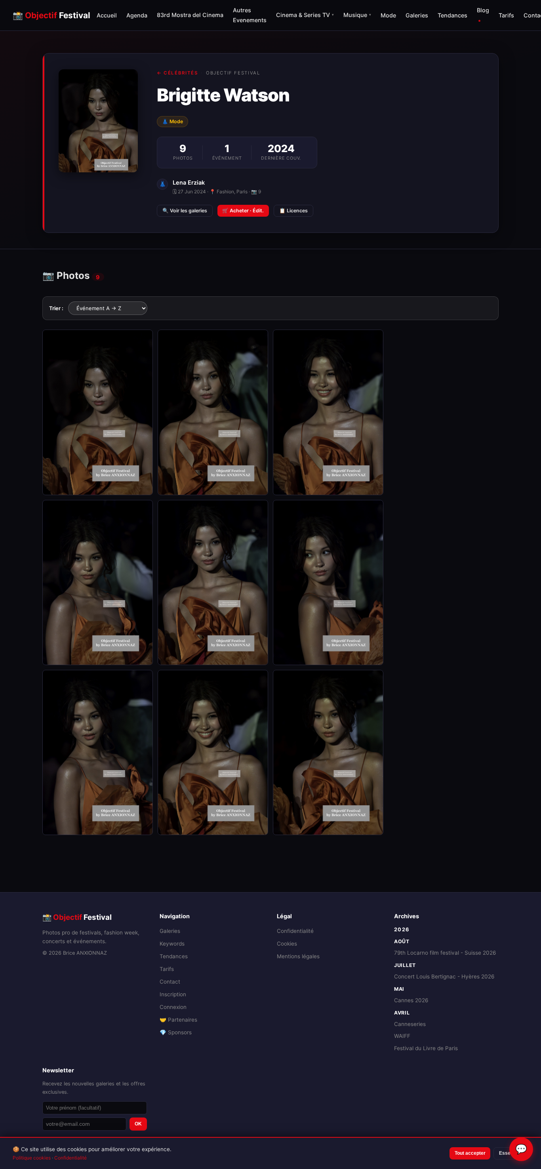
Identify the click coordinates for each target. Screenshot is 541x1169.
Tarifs (506, 15)
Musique (357, 14)
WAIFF (402, 1036)
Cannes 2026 (411, 1000)
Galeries (417, 15)
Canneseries (410, 1024)
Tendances (452, 15)
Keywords (172, 943)
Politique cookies (32, 1158)
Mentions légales (298, 956)
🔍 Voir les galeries (184, 211)
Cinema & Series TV (305, 14)
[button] (97, 412)
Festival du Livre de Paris (426, 1048)
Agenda (136, 15)
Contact (170, 981)
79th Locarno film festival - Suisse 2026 (445, 953)
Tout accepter (470, 1153)
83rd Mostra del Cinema (190, 14)
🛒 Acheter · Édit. (243, 211)
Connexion (173, 1007)
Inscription (173, 994)
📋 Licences (293, 211)
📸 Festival (51, 15)
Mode (388, 15)
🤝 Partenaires (178, 1019)
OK (138, 1124)
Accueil (107, 15)
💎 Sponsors (176, 1032)
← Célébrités (177, 73)
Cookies (287, 943)
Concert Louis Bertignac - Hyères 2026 (444, 976)
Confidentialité (295, 931)
